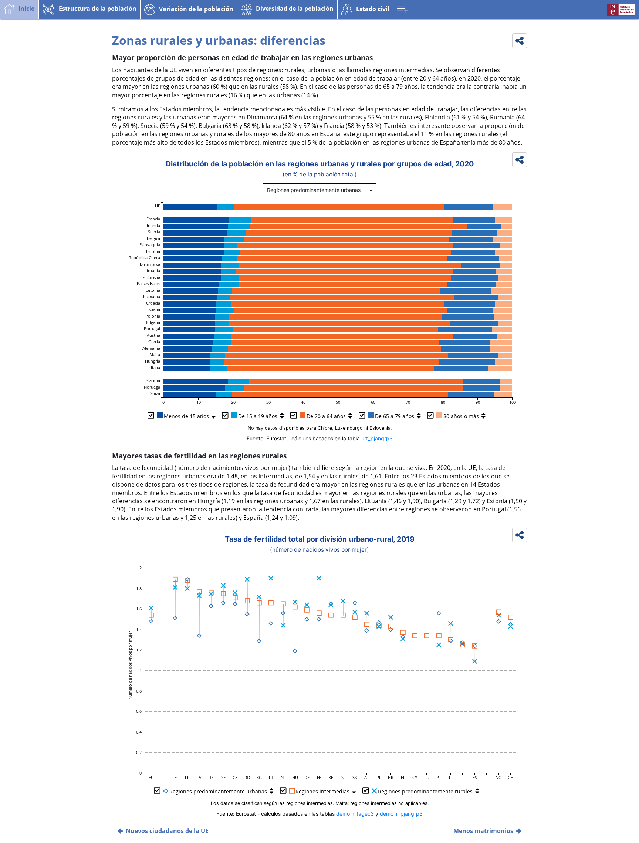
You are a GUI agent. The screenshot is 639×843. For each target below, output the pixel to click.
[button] (89, 9)
